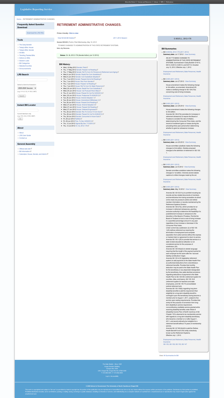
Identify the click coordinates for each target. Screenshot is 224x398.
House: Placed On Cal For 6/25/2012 (89, 93)
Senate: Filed (82, 67)
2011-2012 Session (120, 38)
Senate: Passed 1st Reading (87, 70)
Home (19, 19)
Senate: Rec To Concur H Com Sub (89, 112)
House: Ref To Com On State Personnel (89, 86)
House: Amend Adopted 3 (86, 105)
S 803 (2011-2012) (172, 79)
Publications (169, 2)
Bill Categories (24, 63)
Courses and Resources (144, 2)
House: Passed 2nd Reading (87, 102)
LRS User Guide (25, 135)
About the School (130, 2)
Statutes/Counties (25, 66)
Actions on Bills (24, 58)
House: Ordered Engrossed (86, 109)
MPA (162, 2)
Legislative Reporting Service (36, 9)
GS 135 (178, 344)
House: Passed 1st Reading (85, 84)
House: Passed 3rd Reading (87, 107)
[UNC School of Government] (78, 2)
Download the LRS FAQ (35, 33)
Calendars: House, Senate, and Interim (33, 154)
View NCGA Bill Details (67, 38)
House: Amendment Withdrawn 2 (88, 100)
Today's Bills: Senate (26, 50)
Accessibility (114, 376)
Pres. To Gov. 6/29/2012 (84, 121)
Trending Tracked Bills (27, 55)
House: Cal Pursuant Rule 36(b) (88, 91)
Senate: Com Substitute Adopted (88, 77)
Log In (108, 376)
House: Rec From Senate (84, 81)
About (21, 132)
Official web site (25, 149)
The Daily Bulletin (25, 44)
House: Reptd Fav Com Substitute (89, 88)
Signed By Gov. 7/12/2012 (85, 123)
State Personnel (189, 71)
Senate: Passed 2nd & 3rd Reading (88, 79)
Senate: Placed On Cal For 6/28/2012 (90, 114)
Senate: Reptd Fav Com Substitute (88, 74)
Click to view (73, 33)
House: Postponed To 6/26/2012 (88, 95)
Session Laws (24, 60)
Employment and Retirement (173, 71)
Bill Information (25, 151)
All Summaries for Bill (171, 355)
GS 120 (166, 344)
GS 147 (184, 344)
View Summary (190, 54)
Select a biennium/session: (26, 84)
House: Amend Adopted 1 (86, 98)
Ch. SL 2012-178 (82, 126)
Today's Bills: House (26, 47)
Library (156, 2)
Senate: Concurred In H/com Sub (88, 116)
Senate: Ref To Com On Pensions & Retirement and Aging (97, 72)
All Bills (21, 52)
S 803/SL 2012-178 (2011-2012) (177, 52)
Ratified (78, 119)
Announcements (25, 68)
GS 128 (172, 344)
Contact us (23, 138)
